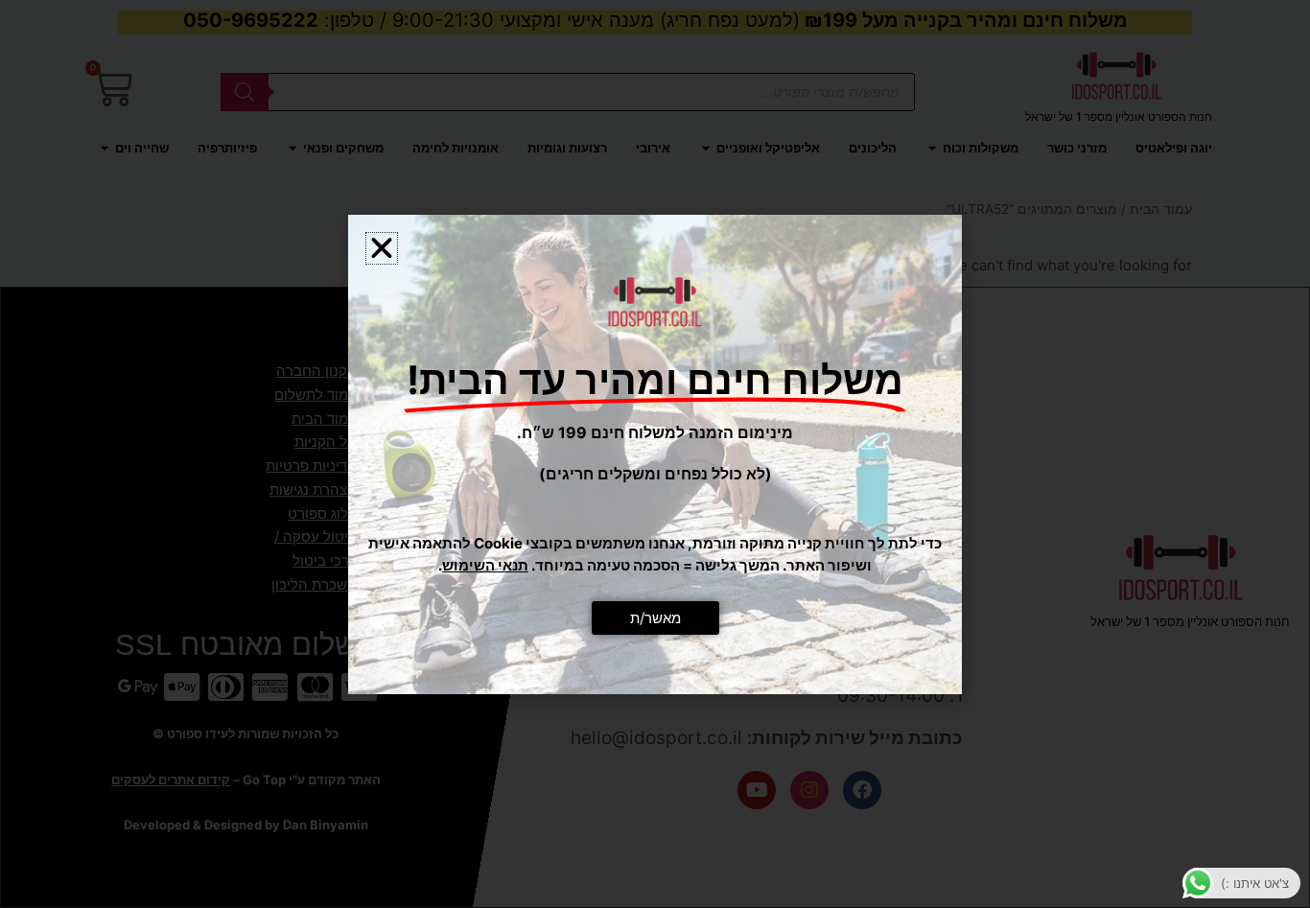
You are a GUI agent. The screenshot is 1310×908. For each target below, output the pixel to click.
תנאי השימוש (485, 565)
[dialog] (655, 454)
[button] (381, 248)
